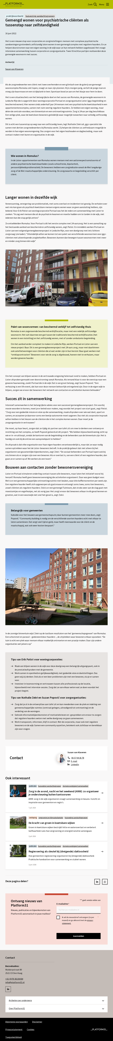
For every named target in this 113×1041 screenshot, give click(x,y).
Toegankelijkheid (13, 1037)
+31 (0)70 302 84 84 (14, 978)
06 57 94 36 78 (77, 757)
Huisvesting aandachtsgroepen (40, 16)
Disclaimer (37, 1021)
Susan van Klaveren (14, 69)
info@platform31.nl (15, 982)
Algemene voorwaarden (16, 1021)
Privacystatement (13, 1029)
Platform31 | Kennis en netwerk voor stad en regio (13, 4)
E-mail (74, 761)
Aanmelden (78, 936)
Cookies (30, 1029)
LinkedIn (75, 764)
